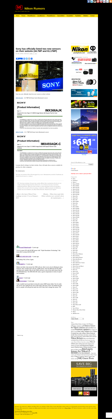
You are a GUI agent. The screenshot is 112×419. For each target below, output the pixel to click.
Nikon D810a (76, 243)
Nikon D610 (76, 224)
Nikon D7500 (76, 234)
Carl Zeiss (84, 324)
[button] (84, 378)
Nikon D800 (76, 240)
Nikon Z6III (75, 285)
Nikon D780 (76, 238)
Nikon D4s (75, 203)
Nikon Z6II (75, 283)
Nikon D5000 (76, 208)
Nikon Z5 (75, 275)
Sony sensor (40, 174)
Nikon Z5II (75, 280)
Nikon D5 (75, 205)
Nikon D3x (75, 198)
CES (87, 324)
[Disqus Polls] (40, 222)
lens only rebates (84, 331)
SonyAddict (70, 15)
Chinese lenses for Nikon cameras (83, 326)
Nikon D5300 (76, 213)
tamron (72, 347)
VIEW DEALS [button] (77, 389)
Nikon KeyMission (77, 259)
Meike (91, 331)
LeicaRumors (41, 15)
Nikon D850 (76, 245)
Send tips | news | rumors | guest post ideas (81, 173)
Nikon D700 (76, 226)
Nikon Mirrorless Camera (79, 262)
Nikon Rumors (34, 8)
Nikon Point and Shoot (78, 266)
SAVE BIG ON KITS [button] (89, 389)
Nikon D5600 (76, 217)
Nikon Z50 (75, 276)
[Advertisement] (40, 33)
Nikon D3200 (76, 189)
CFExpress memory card (77, 326)
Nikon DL (75, 252)
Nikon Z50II (76, 278)
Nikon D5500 (76, 215)
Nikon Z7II (75, 290)
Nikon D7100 (76, 229)
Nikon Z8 (29, 174)
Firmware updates (82, 329)
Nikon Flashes (76, 255)
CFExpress (90, 324)
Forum (23, 15)
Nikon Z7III (75, 292)
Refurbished (86, 345)
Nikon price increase (91, 336)
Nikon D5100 (76, 210)
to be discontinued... (84, 353)
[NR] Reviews (76, 313)
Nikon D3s (75, 196)
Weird (74, 311)
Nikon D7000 (76, 227)
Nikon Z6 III (79, 340)
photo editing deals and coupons (83, 344)
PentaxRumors (51, 15)
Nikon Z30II (76, 273)
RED (74, 306)
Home (17, 15)
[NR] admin (20, 53)
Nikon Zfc (75, 301)
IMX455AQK (19, 132)
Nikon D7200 (76, 231)
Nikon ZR (75, 303)
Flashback (75, 180)
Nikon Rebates (77, 338)
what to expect (88, 356)
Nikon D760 (76, 236)
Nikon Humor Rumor (78, 257)
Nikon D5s (75, 219)
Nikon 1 (75, 182)
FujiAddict (78, 15)
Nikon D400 (76, 201)
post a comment (28, 176)
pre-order (79, 345)
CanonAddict (60, 15)
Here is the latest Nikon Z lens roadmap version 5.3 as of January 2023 (27, 196)
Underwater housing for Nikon (87, 354)
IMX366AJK (19, 98)
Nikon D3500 (76, 194)
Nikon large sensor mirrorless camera (83, 335)
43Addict (85, 15)
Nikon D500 (76, 206)
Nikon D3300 (76, 191)
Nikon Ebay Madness (78, 254)
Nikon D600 (76, 222)
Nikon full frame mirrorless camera (83, 335)
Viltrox (76, 356)
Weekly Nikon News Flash (79, 310)
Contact (92, 15)
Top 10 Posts (76, 308)
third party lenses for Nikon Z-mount (82, 350)
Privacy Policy (68, 408)
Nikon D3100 (76, 187)
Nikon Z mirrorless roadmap (84, 342)
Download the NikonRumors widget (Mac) (23, 411)
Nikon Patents (76, 264)
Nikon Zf (75, 299)
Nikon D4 (75, 199)
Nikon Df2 (75, 250)
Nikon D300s (76, 185)
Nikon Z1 (75, 269)
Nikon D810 (76, 241)
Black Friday (79, 324)
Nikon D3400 (76, 192)
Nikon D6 (75, 220)
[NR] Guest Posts (85, 358)
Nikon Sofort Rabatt (88, 338)
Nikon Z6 (75, 282)
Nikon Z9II (75, 297)
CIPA (86, 328)
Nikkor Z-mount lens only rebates (84, 332)
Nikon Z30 (75, 271)
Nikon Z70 (75, 289)
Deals (74, 178)
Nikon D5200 (76, 212)
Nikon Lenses (76, 261)
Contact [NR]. (34, 412)
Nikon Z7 (75, 287)
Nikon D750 (76, 233)
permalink (53, 174)
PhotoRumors (31, 15)
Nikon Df (75, 248)
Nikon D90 (75, 247)
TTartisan (78, 354)
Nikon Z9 (75, 296)
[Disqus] (40, 266)
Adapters (73, 324)
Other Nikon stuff (77, 304)
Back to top (20, 335)
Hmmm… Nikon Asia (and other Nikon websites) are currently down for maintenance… (52, 196)
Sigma (92, 345)
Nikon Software (76, 268)
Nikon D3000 (76, 184)
